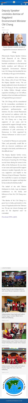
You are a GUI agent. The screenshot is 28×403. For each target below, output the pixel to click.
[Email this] (3, 32)
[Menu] (2, 4)
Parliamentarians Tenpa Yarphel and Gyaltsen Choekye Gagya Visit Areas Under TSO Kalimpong (13, 367)
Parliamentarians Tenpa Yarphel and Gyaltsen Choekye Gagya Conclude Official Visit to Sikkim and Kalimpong (13, 316)
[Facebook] (25, 4)
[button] (21, 4)
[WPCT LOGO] (14, 386)
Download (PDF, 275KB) (9, 217)
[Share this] (7, 32)
